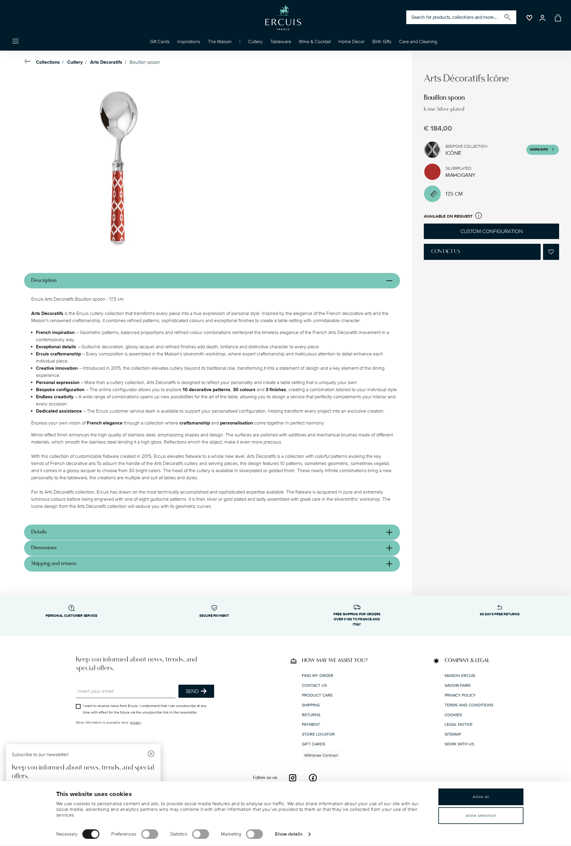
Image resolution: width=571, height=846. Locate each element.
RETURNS (311, 714)
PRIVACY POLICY (460, 695)
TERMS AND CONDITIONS (469, 705)
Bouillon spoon (145, 62)
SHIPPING (311, 705)
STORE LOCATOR (318, 734)
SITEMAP (453, 734)
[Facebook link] (313, 778)
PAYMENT (311, 724)
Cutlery (75, 62)
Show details (288, 834)
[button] (189, 43)
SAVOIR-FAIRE (458, 685)
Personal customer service (71, 616)
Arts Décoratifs (106, 62)
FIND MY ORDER (317, 675)
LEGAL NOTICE (459, 724)
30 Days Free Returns (499, 614)
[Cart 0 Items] (557, 18)
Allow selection (481, 815)
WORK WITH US (459, 744)
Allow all (481, 796)
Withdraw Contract (321, 755)
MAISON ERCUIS (460, 675)
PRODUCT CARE (317, 695)
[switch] (149, 834)
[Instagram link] (292, 778)
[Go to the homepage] (283, 17)
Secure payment (214, 616)
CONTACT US (314, 685)
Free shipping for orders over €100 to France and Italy (356, 619)
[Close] (151, 754)
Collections (48, 62)
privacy (135, 722)
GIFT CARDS (313, 744)
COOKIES (453, 714)
